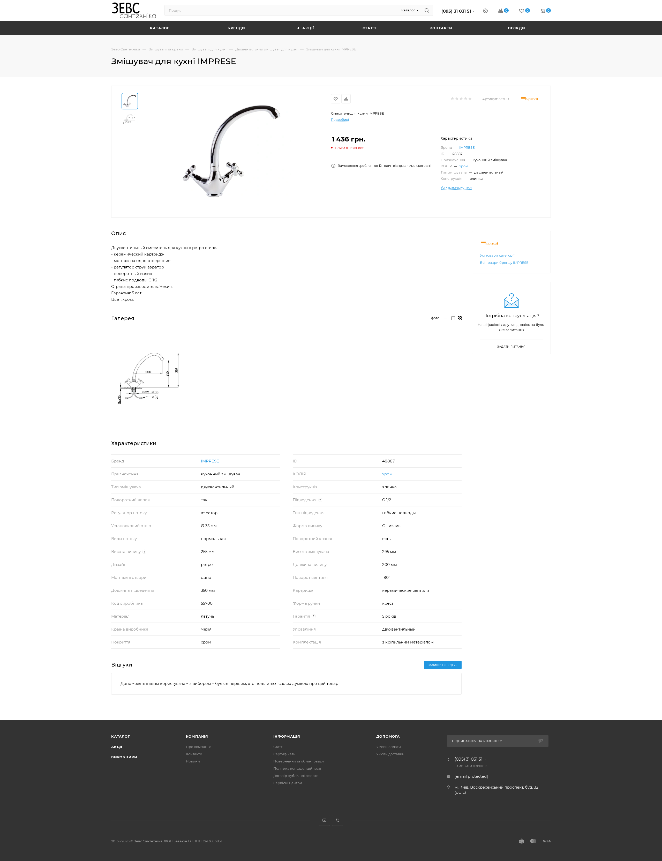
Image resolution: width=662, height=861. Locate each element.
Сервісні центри (287, 783)
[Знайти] (426, 10)
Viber (337, 820)
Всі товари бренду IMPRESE (504, 262)
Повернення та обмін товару (298, 761)
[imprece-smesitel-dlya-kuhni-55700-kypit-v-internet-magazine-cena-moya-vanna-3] (151, 378)
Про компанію (198, 747)
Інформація (286, 736)
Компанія (197, 736)
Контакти (194, 754)
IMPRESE (467, 147)
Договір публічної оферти (296, 776)
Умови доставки (390, 754)
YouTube (324, 820)
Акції (116, 747)
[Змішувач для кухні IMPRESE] (233, 151)
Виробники (124, 757)
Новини (193, 761)
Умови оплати (388, 747)
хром (463, 166)
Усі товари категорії (497, 255)
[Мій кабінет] (485, 11)
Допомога (388, 736)
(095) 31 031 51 (456, 11)
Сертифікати (284, 754)
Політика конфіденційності (297, 768)
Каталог (120, 736)
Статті (278, 747)
